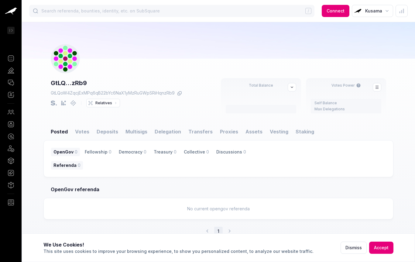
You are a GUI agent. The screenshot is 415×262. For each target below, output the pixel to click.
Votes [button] (82, 132)
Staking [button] (305, 132)
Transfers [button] (200, 132)
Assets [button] (253, 132)
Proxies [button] (229, 132)
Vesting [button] (279, 132)
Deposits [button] (107, 132)
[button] (11, 58)
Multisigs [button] (136, 132)
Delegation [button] (168, 132)
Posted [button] (59, 132)
